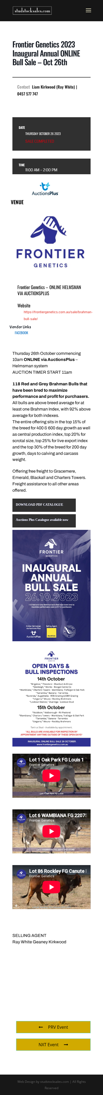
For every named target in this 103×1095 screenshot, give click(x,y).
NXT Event (49, 1045)
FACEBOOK (21, 332)
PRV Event (58, 1027)
